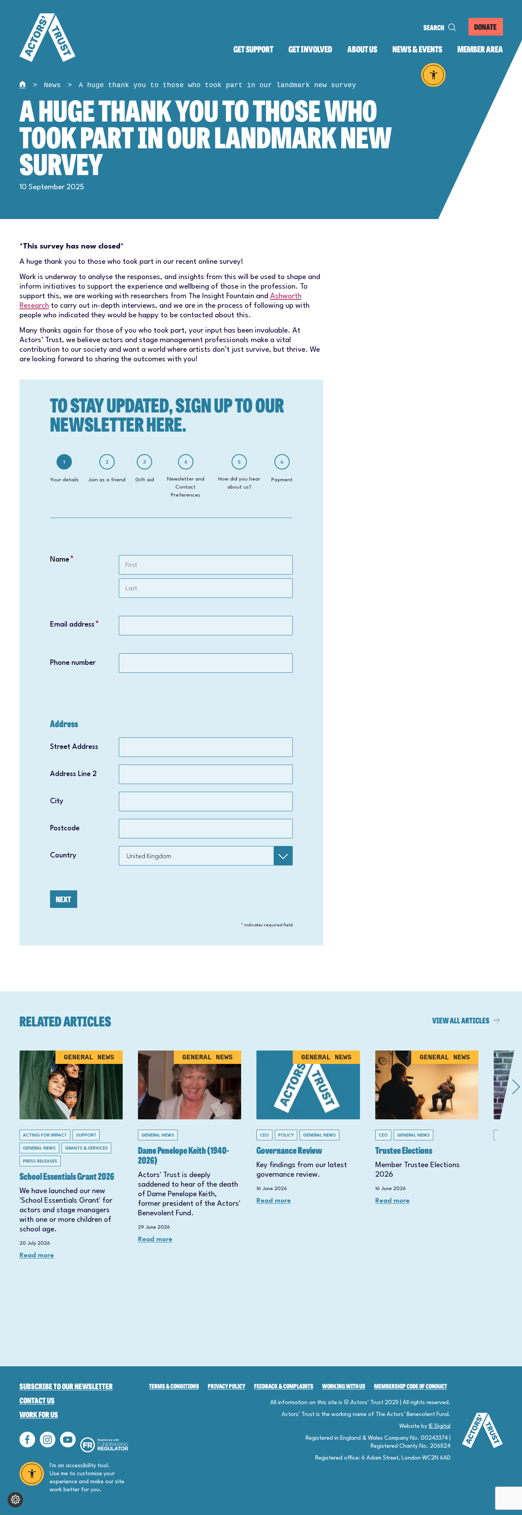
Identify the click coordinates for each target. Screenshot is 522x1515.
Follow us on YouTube (68, 1439)
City (56, 801)
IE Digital (440, 1426)
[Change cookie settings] (15, 1499)
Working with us (343, 1386)
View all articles (461, 1020)
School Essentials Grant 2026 (66, 1175)
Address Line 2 (73, 774)
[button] (483, 1197)
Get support (253, 49)
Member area (480, 49)
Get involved (310, 49)
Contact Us (37, 1400)
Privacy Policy (226, 1386)
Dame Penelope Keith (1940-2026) (183, 1154)
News (52, 85)
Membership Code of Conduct (410, 1386)
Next (63, 898)
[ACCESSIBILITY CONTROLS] (433, 75)
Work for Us (38, 1414)
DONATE (485, 26)
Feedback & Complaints (283, 1386)
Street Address (74, 747)
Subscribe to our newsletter (66, 1386)
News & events (417, 49)
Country (63, 855)
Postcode (64, 828)
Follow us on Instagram (47, 1439)
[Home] (23, 85)
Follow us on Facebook (27, 1439)
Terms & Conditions (174, 1386)
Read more (36, 1255)
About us (362, 49)
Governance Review (289, 1149)
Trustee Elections (403, 1149)
